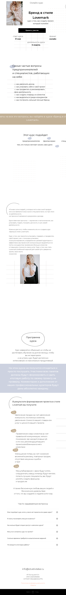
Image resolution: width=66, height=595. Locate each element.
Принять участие (32, 30)
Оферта (33, 585)
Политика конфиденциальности (33, 583)
